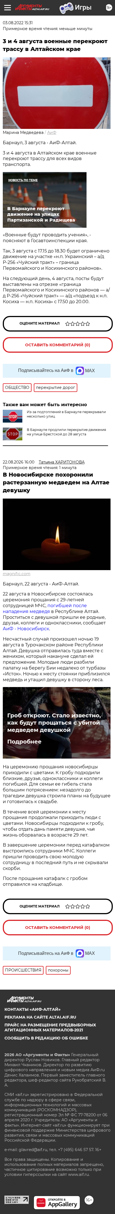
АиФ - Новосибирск (26, 628)
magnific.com (16, 573)
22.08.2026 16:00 (18, 462)
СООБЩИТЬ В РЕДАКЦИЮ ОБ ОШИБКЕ (46, 1038)
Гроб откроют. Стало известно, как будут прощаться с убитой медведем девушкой (54, 722)
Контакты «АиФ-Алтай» (32, 1009)
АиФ (51, 132)
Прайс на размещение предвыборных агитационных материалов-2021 (50, 1027)
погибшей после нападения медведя (45, 608)
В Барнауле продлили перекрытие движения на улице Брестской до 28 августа (66, 432)
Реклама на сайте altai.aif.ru (40, 1017)
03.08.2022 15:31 (18, 22)
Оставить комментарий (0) (57, 344)
